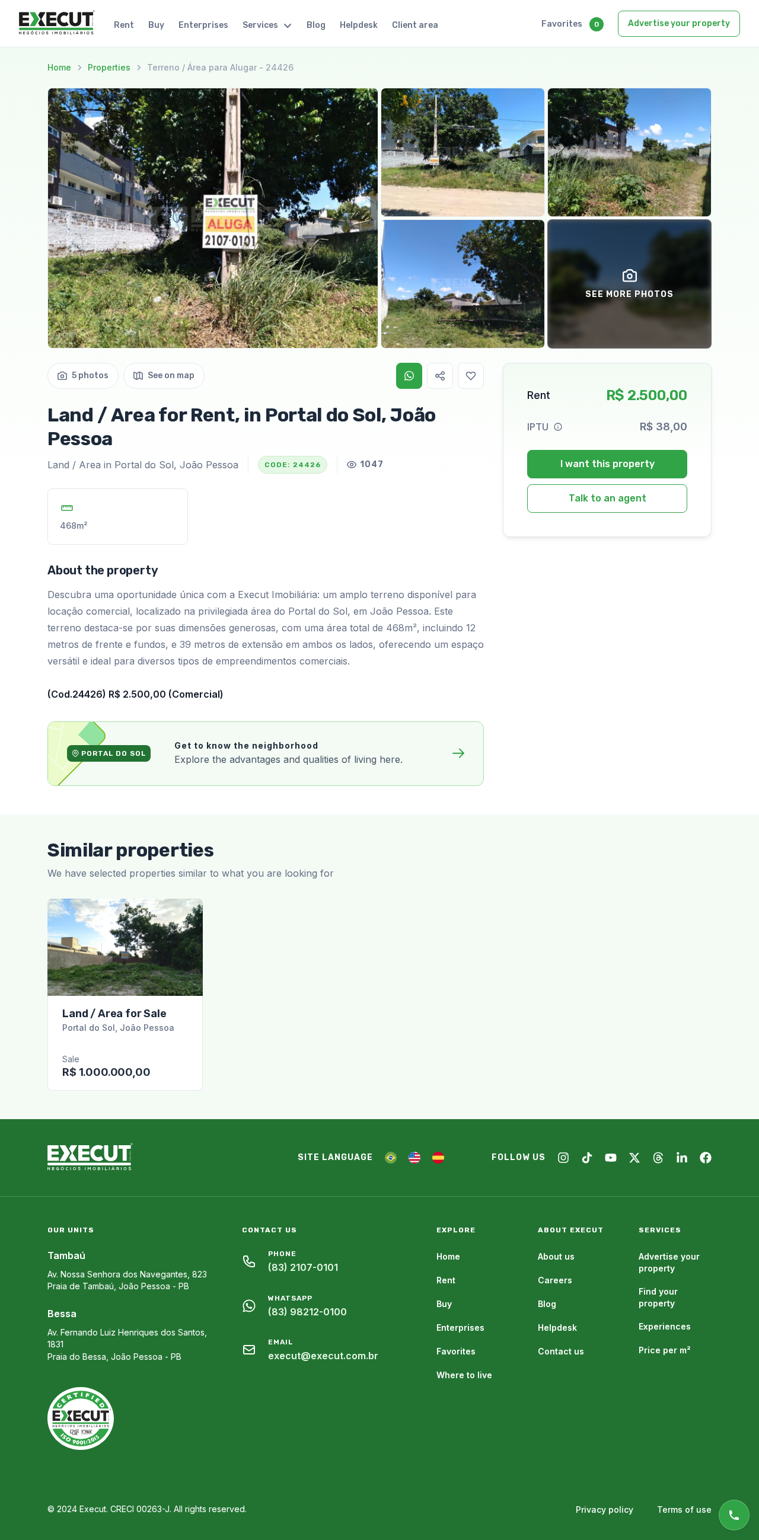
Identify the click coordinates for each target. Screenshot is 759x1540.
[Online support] (734, 1515)
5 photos (90, 375)
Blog (316, 25)
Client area (415, 25)
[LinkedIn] (682, 1158)
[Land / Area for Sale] (125, 947)
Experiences (665, 1326)
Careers (555, 1280)
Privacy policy (604, 1509)
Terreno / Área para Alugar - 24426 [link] (220, 67)
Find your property (658, 1297)
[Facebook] (706, 1158)
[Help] (558, 427)
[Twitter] (634, 1158)
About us (556, 1256)
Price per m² (665, 1350)
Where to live (464, 1375)
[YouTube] (611, 1158)
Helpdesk (359, 25)
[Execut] (57, 23)
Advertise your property (679, 23)
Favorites (561, 24)
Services (260, 25)
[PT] (391, 1158)
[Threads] (658, 1158)
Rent (124, 25)
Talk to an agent (607, 498)
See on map (171, 375)
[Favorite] (471, 376)
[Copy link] (440, 376)
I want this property (607, 463)
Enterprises (203, 25)
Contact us (561, 1351)
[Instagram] (563, 1158)
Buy (156, 25)
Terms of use (684, 1509)
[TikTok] (587, 1158)
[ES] (438, 1158)
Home (59, 67)
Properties (109, 67)
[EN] (414, 1158)
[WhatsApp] (409, 376)
